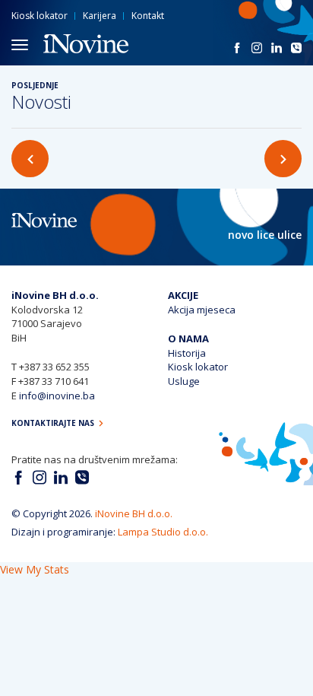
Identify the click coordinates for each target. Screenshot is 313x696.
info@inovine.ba (57, 395)
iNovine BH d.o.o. (133, 513)
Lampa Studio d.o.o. (163, 532)
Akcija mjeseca (202, 309)
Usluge (184, 381)
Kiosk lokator (39, 15)
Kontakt (147, 15)
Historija (187, 353)
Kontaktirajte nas (53, 423)
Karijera (99, 15)
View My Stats (34, 569)
